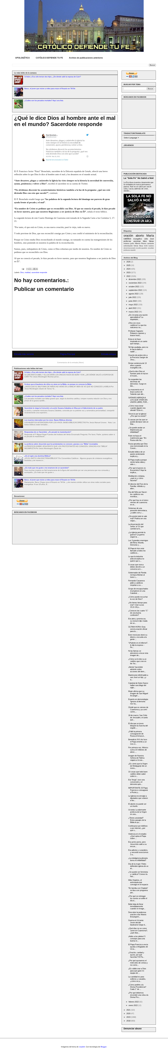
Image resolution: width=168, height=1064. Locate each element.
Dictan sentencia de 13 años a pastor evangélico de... (137, 365)
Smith (146, 246)
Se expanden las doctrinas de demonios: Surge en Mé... (137, 382)
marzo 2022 (134, 312)
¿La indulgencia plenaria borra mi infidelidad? (138, 859)
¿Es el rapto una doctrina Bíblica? (37, 456)
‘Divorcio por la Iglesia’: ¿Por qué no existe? (137, 415)
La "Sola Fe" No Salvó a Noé (139, 178)
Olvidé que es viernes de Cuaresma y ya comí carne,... (138, 709)
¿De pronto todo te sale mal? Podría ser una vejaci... (137, 518)
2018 (128, 1021)
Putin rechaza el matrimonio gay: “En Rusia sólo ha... (137, 438)
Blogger (104, 1047)
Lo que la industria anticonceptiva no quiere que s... (136, 558)
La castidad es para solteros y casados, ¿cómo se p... (137, 979)
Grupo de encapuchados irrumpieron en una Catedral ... (138, 591)
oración (128, 235)
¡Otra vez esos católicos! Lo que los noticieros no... (137, 325)
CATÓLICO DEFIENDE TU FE (49, 58)
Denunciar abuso (133, 1028)
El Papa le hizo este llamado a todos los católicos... (137, 550)
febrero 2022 (134, 1002)
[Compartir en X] (32, 269)
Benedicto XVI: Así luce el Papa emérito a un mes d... (137, 741)
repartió (133, 250)
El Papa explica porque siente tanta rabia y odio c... (137, 462)
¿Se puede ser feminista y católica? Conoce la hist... (138, 874)
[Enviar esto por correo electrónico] (27, 269)
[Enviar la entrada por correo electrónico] (23, 269)
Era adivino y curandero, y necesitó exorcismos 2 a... (138, 852)
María (150, 235)
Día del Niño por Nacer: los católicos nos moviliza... (137, 494)
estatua (126, 243)
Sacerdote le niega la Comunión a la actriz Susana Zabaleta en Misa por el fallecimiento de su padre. (63, 408)
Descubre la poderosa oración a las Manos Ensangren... (137, 914)
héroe (136, 246)
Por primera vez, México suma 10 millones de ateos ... (138, 749)
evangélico (137, 239)
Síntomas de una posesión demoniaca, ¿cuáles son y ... (137, 510)
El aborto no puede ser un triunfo (137, 805)
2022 (128, 276)
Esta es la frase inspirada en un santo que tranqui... (137, 341)
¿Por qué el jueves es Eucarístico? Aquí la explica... (137, 470)
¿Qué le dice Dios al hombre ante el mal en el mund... (138, 373)
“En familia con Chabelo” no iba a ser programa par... (138, 890)
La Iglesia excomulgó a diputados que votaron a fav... (138, 798)
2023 (128, 272)
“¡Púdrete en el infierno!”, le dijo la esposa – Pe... (138, 645)
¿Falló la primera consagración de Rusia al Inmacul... (136, 733)
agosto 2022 (134, 294)
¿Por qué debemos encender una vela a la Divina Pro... (138, 995)
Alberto (137, 243)
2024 (128, 269)
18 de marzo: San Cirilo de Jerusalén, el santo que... (138, 717)
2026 (128, 262)
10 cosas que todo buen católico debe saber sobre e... (137, 774)
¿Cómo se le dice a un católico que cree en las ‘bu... (137, 661)
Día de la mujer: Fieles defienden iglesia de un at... (138, 866)
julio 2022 (133, 297)
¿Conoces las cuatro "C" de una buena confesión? (138, 613)
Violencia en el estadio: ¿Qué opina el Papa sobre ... (137, 836)
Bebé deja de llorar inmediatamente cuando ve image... (136, 906)
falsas (151, 241)
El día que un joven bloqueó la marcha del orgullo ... (138, 725)
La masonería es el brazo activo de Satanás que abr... (136, 392)
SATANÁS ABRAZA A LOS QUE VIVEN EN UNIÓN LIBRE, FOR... (138, 400)
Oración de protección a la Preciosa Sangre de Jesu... (138, 357)
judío (132, 243)
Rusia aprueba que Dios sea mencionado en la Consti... (138, 446)
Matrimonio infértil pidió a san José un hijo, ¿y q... (138, 677)
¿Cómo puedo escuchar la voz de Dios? (138, 598)
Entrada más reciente (24, 354)
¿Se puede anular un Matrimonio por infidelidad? (136, 430)
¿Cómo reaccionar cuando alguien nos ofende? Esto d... (137, 408)
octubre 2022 (134, 286)
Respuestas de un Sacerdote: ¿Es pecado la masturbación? (47, 432)
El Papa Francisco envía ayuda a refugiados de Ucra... (138, 946)
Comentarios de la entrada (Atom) (70, 362)
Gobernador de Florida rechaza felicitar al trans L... (137, 575)
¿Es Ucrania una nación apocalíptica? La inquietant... (138, 317)
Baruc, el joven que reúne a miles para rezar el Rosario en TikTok (49, 88)
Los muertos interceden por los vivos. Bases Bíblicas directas (48, 420)
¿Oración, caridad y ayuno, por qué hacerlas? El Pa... (136, 954)
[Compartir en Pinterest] (37, 269)
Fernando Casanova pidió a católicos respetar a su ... (136, 583)
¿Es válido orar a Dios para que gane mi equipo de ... (137, 970)
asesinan (137, 241)
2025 (128, 265)
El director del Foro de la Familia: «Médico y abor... (138, 486)
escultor (138, 248)
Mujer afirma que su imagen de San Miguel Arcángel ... (138, 693)
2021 (128, 1010)
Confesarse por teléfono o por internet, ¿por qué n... (137, 828)
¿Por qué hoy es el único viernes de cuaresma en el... (138, 502)
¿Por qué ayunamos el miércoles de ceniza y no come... (138, 962)
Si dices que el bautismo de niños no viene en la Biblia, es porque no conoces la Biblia (57, 384)
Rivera (143, 243)
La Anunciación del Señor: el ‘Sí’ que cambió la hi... (136, 526)
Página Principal (67, 354)
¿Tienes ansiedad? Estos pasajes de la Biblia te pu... (137, 820)
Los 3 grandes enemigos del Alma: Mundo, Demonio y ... (138, 542)
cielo (146, 239)
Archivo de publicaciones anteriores (86, 58)
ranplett (82, 1047)
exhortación (128, 246)
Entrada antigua (108, 354)
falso (145, 241)
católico (127, 238)
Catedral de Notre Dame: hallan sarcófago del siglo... (138, 685)
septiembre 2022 (136, 290)
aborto (140, 235)
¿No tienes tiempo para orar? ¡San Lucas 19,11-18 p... (137, 605)
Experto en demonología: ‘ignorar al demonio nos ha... (138, 701)
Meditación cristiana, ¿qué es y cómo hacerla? (136, 478)
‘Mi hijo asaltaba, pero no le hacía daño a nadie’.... (138, 349)
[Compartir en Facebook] (34, 269)
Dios (22, 272)
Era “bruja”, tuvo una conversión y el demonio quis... (136, 782)
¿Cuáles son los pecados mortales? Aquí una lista (43, 100)
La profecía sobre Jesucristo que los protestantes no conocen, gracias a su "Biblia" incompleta (61, 444)
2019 (128, 1017)
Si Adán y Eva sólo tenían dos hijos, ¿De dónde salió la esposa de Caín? (52, 77)
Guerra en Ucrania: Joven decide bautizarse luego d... (137, 922)
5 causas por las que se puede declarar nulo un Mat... (138, 422)
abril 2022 (133, 308)
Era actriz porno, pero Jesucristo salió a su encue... (137, 844)
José (152, 239)
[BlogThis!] (30, 269)
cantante (150, 243)
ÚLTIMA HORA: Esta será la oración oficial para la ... (137, 629)
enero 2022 (133, 1005)
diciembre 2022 (135, 279)
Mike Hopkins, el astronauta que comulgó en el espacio (138, 882)
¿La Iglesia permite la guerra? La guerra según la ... (136, 534)
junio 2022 (133, 301)
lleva (141, 246)
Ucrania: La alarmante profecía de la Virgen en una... (137, 812)
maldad (28, 272)
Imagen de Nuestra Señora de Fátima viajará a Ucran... (136, 758)
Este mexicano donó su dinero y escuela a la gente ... (137, 637)
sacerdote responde (39, 272)
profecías (127, 241)
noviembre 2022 (135, 283)
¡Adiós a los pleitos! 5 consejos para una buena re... (136, 938)
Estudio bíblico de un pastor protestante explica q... (136, 454)
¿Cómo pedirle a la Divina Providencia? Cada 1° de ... (137, 987)
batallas (151, 246)
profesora (127, 250)
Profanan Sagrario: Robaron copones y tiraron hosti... (137, 333)
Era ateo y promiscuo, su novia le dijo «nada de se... (137, 621)
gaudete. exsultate (147, 248)
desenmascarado (129, 248)
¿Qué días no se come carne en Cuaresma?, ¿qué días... (138, 930)
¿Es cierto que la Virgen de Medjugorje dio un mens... (137, 766)
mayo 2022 (133, 304)
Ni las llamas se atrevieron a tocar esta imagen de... (138, 653)
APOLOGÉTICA (22, 58)
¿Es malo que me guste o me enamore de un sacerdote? (46, 468)
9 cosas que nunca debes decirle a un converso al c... (136, 567)
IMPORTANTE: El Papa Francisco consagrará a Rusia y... (138, 790)
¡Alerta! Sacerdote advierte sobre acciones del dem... (137, 669)
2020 (128, 1013)
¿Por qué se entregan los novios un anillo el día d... (137, 898)
